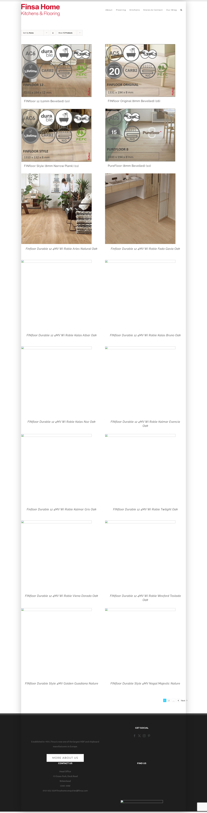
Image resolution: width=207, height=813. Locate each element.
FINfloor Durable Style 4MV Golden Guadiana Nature (61, 683)
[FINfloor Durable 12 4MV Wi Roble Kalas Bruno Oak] (140, 262)
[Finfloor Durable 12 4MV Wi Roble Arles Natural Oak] (56, 175)
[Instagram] (144, 735)
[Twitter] (139, 735)
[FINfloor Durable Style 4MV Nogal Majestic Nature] (140, 610)
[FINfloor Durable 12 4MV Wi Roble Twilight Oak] (140, 436)
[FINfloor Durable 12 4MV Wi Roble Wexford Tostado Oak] (140, 522)
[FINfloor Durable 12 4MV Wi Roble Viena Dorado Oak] (56, 522)
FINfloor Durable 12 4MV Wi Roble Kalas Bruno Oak (145, 335)
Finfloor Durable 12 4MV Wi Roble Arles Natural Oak (61, 248)
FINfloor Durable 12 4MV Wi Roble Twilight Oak (145, 509)
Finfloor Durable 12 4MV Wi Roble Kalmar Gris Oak (61, 509)
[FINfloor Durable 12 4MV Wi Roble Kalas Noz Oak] (56, 348)
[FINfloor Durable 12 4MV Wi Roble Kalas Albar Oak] (56, 262)
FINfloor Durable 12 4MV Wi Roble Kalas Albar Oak (62, 335)
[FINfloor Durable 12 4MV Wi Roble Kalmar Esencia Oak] (140, 348)
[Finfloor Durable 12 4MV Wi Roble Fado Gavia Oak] (140, 175)
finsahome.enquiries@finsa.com (72, 790)
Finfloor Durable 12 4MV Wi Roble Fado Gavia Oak (145, 248)
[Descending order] (53, 33)
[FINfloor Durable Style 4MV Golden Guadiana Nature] (56, 610)
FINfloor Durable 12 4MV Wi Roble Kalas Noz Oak (62, 421)
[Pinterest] (149, 735)
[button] (181, 9)
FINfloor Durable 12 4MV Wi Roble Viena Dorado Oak (61, 596)
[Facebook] (134, 735)
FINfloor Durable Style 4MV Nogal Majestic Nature (145, 683)
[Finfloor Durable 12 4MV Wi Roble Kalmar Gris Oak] (56, 436)
